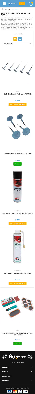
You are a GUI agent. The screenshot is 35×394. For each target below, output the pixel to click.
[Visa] (9, 391)
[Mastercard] (15, 391)
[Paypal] (20, 391)
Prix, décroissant (17, 44)
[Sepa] (25, 391)
